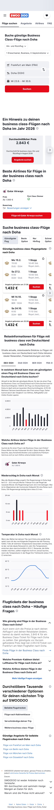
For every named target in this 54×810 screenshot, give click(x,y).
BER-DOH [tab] (37, 363)
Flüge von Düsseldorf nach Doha (18, 757)
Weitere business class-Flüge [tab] (19, 727)
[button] (5, 15)
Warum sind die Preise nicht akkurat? (24, 793)
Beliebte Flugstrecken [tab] (15, 708)
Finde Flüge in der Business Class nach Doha (24, 652)
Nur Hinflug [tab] (36, 239)
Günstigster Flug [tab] (10, 239)
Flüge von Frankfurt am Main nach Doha (22, 745)
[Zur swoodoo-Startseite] (19, 15)
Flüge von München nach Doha (17, 753)
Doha (39, 804)
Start (11, 804)
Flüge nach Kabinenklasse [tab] (17, 714)
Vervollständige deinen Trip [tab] (18, 721)
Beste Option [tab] (24, 239)
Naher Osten (21, 804)
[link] (23, 160)
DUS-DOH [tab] (23, 363)
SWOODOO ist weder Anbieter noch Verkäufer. (23, 782)
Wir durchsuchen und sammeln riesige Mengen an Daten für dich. (25, 787)
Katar (32, 804)
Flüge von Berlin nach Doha (16, 749)
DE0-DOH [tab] (8, 363)
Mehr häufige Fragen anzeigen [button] (27, 678)
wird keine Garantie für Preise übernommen (27, 773)
